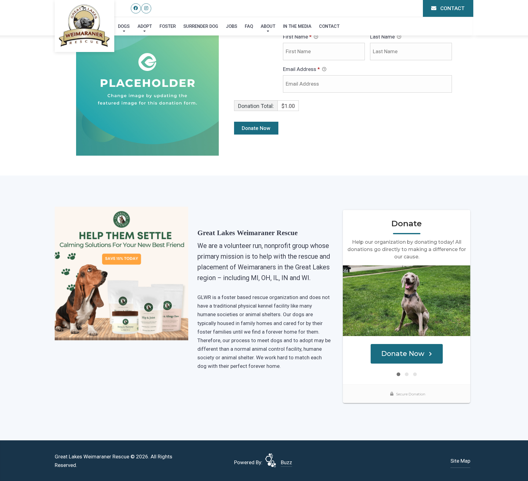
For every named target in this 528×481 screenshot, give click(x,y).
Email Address (301, 69)
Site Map (460, 461)
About (268, 26)
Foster (168, 26)
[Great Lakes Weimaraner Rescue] (84, 25)
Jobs (231, 26)
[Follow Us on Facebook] (136, 8)
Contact (329, 26)
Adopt (145, 26)
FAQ (249, 26)
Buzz (286, 462)
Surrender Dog (200, 26)
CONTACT (452, 8)
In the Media (297, 26)
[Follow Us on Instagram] (146, 8)
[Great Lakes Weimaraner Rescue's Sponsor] (121, 273)
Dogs (124, 26)
